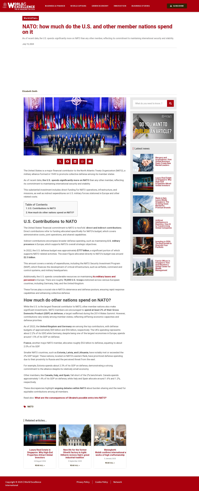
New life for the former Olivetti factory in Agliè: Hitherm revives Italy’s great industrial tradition (75, 454)
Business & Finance (55, 6)
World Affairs (78, 6)
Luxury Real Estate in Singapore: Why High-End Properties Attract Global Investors (40, 454)
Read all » (40, 465)
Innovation (120, 6)
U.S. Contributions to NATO (42, 208)
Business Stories (141, 6)
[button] (60, 161)
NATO (30, 406)
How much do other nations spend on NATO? (51, 212)
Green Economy (100, 6)
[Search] (170, 103)
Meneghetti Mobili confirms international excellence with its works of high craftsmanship (119, 452)
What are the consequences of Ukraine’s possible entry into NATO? (70, 397)
